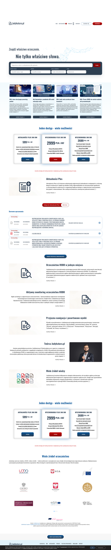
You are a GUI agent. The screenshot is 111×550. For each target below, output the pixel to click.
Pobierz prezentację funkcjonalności (55, 256)
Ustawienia (100, 547)
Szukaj (96, 65)
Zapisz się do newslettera (55, 537)
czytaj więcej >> (20, 117)
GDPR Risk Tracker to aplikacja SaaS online (30, 524)
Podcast (70, 23)
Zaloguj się (42, 543)
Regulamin (75, 543)
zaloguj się (86, 23)
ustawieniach (64, 547)
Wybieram (97, 23)
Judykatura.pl (16, 24)
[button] (55, 511)
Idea (57, 23)
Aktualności (62, 23)
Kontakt (78, 23)
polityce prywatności (28, 548)
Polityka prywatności (66, 543)
